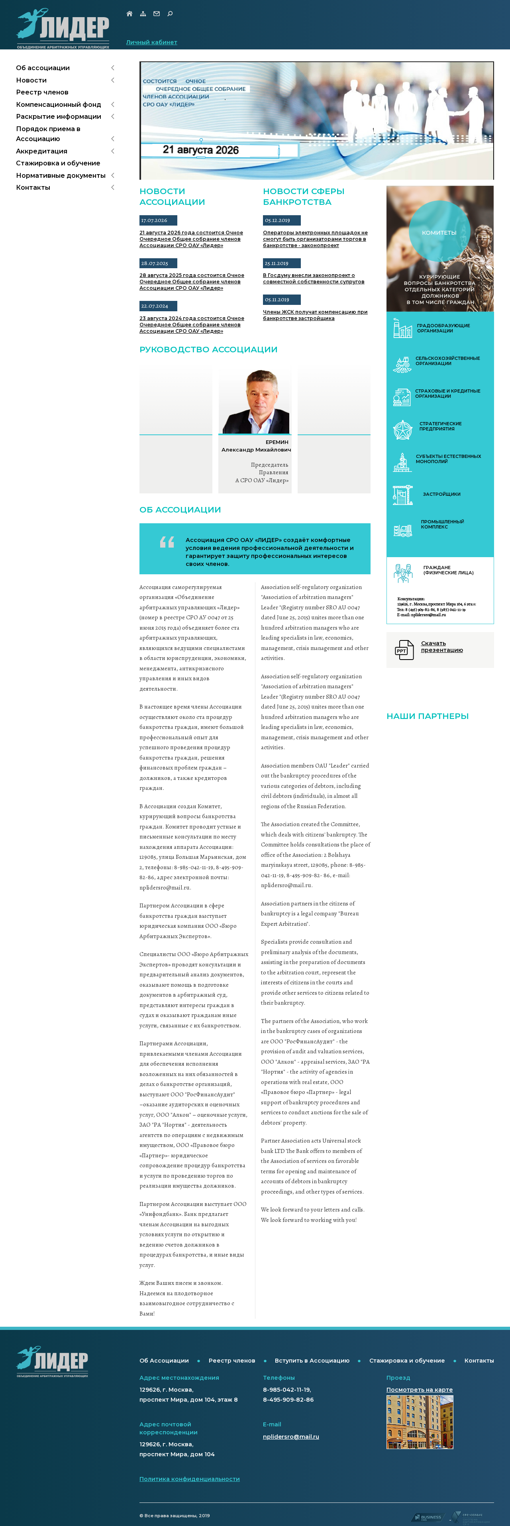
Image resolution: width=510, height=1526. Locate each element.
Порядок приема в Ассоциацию (48, 134)
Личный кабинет (151, 42)
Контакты (33, 187)
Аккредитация (41, 151)
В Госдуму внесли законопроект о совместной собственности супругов (314, 278)
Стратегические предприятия (441, 426)
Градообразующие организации (443, 328)
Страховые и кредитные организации (448, 394)
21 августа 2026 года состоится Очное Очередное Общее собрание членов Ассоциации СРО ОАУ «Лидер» (191, 239)
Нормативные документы (61, 175)
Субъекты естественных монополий (448, 459)
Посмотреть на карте (419, 1389)
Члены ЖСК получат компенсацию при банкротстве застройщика (315, 315)
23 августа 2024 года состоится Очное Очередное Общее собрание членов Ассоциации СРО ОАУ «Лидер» (191, 324)
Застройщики (442, 494)
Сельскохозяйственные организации (448, 361)
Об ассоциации (43, 68)
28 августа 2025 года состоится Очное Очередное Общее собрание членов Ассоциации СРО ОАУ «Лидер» (191, 281)
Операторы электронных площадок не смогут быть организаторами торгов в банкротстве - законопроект (315, 239)
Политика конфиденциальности (189, 1479)
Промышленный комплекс (442, 524)
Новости (31, 80)
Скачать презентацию (442, 647)
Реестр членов (42, 92)
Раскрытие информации (58, 116)
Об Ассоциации (164, 1360)
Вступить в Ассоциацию (312, 1360)
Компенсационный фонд (58, 104)
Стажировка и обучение (58, 163)
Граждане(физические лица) (449, 570)
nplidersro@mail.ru (291, 1436)
